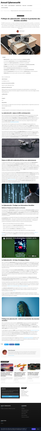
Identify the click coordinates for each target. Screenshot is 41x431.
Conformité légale (18, 5)
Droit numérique (29, 5)
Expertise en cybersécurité (23, 285)
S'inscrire (10, 396)
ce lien (14, 290)
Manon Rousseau (11, 350)
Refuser (38, 429)
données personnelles (14, 121)
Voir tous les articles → (11, 355)
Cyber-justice (24, 5)
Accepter (33, 429)
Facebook (12, 344)
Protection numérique (4, 7)
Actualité (5, 5)
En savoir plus (24, 429)
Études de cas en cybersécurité (12, 285)
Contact (2, 423)
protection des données (35, 330)
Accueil (2, 5)
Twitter (7, 344)
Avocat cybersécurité (11, 5)
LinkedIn (18, 344)
